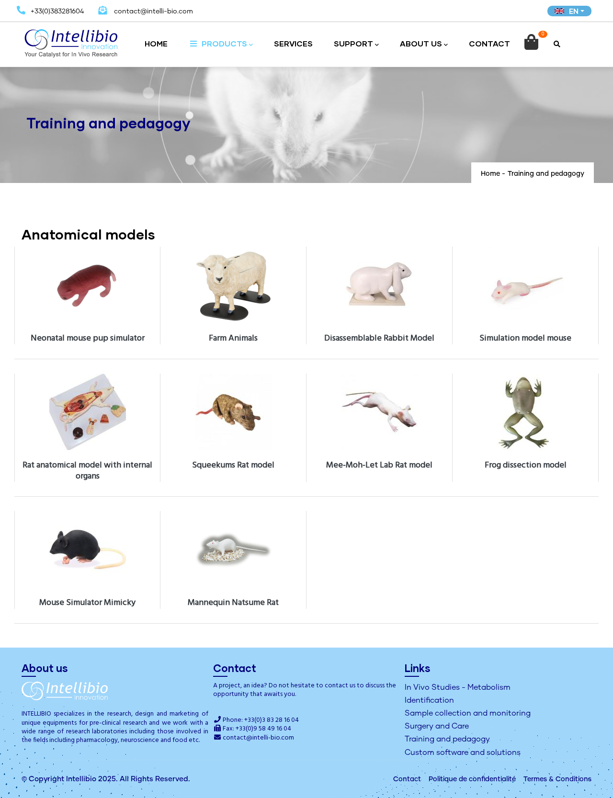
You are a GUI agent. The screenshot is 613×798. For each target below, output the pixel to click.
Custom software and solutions (463, 752)
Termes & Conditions (557, 779)
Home (156, 43)
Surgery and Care (437, 726)
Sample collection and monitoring (468, 713)
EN (574, 11)
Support (353, 43)
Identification (429, 700)
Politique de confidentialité (472, 779)
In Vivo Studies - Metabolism (458, 687)
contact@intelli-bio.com (258, 737)
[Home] (71, 40)
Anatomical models (88, 234)
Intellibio (81, 779)
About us (421, 43)
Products (223, 43)
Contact (489, 43)
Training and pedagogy (447, 739)
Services (293, 43)
